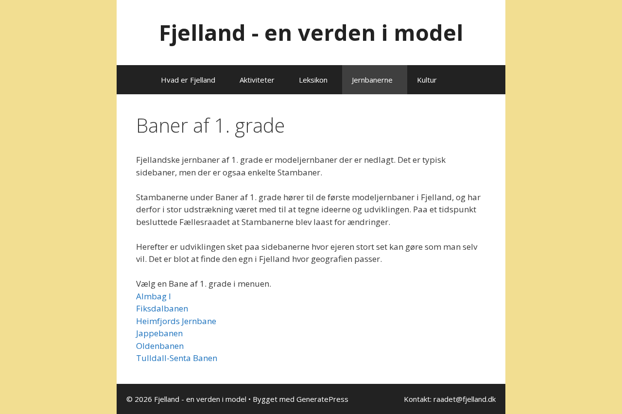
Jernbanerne (372, 80)
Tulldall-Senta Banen (176, 357)
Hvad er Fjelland (188, 80)
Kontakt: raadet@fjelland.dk (450, 399)
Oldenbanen (160, 345)
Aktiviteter (257, 80)
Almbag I (153, 296)
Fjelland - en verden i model (311, 32)
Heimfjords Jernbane (176, 321)
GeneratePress (322, 399)
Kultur (427, 80)
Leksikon (313, 80)
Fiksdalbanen (162, 308)
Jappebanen (159, 333)
